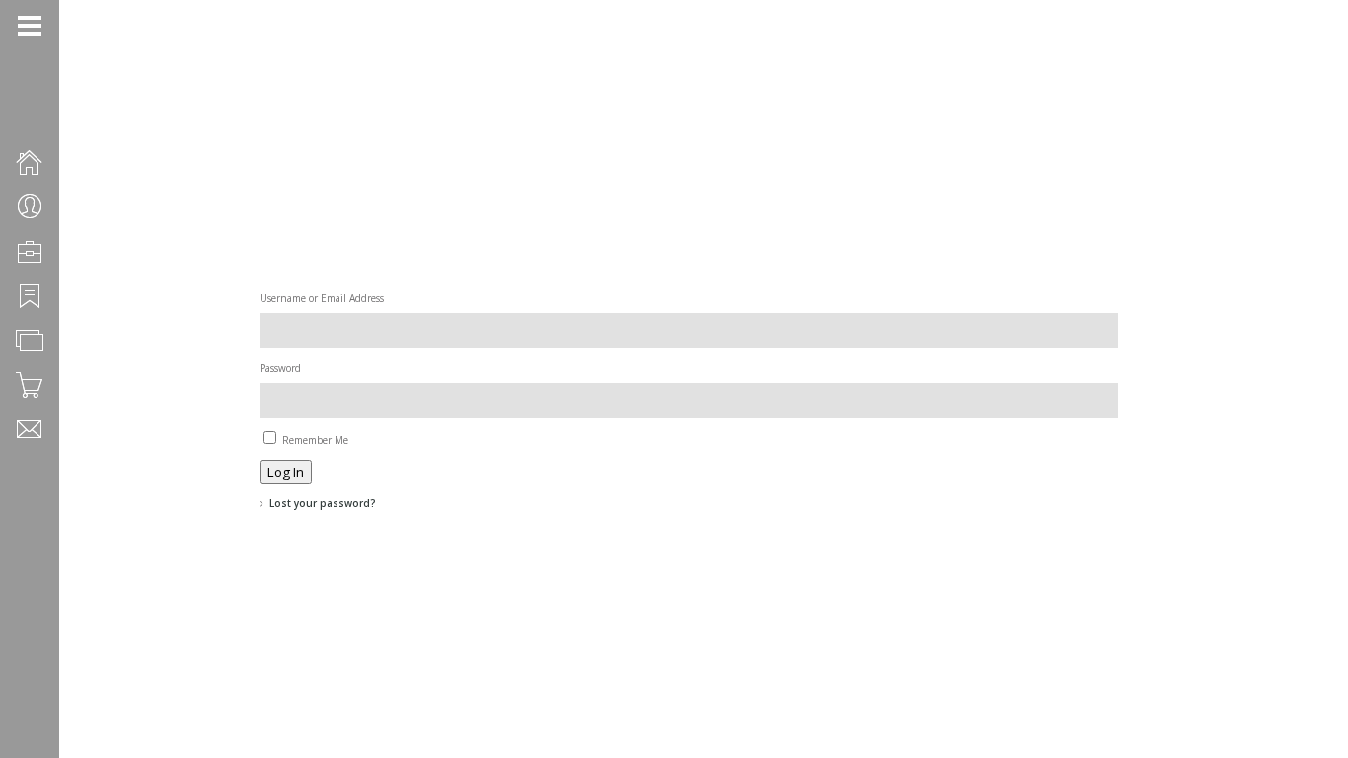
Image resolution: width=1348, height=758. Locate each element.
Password (280, 368)
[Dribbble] (25, 712)
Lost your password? (322, 503)
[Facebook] (25, 689)
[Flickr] (50, 689)
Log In (285, 472)
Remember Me (315, 440)
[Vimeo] (50, 712)
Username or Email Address (322, 298)
